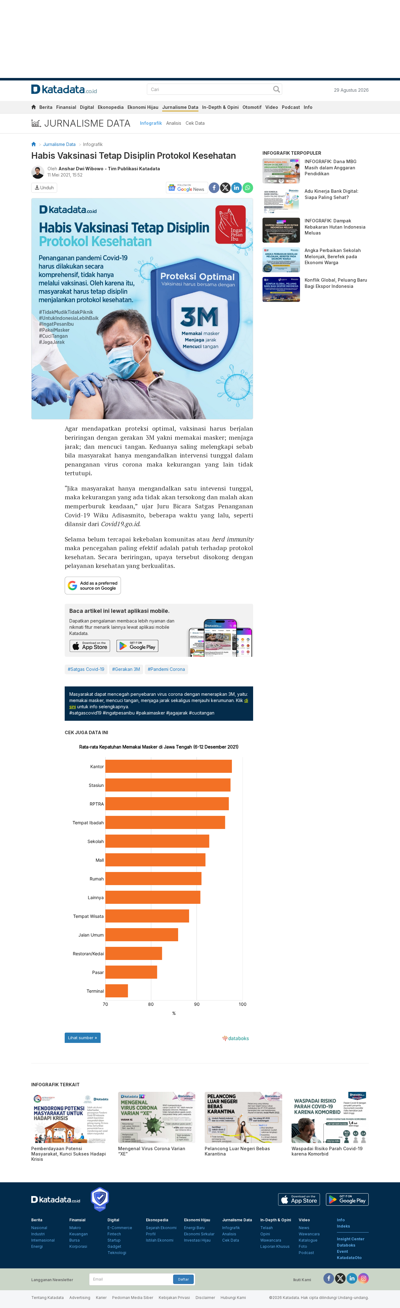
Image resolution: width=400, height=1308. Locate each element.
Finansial (66, 107)
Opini (265, 1234)
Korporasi (78, 1246)
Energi (37, 1246)
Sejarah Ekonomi (161, 1227)
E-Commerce (120, 1227)
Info (308, 107)
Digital (87, 107)
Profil (151, 1234)
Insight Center (351, 1239)
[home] (33, 108)
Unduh (46, 187)
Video (271, 107)
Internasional (43, 1240)
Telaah (266, 1227)
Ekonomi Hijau (143, 107)
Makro (75, 1227)
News (304, 1227)
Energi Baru (194, 1227)
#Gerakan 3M (126, 669)
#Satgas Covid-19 (86, 669)
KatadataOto (349, 1257)
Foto (303, 1246)
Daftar (183, 1279)
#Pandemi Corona (166, 669)
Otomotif (252, 107)
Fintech (114, 1234)
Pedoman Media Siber (132, 1297)
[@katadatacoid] (363, 1278)
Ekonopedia (111, 107)
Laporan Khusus (275, 1246)
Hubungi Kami (233, 1297)
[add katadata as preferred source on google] (159, 585)
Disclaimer (205, 1297)
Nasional (39, 1227)
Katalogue (308, 1240)
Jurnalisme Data (180, 107)
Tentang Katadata (47, 1297)
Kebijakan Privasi (174, 1297)
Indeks (343, 1226)
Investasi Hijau (197, 1240)
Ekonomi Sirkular (199, 1234)
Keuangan (78, 1234)
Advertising (79, 1297)
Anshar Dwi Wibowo (80, 168)
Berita (45, 107)
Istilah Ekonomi (159, 1240)
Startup (114, 1240)
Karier (101, 1297)
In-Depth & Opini (220, 107)
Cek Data (195, 123)
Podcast (291, 107)
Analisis (173, 123)
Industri (38, 1234)
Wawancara (270, 1240)
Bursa (74, 1240)
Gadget (114, 1246)
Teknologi (117, 1252)
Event (342, 1251)
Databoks (346, 1245)
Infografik (151, 123)
